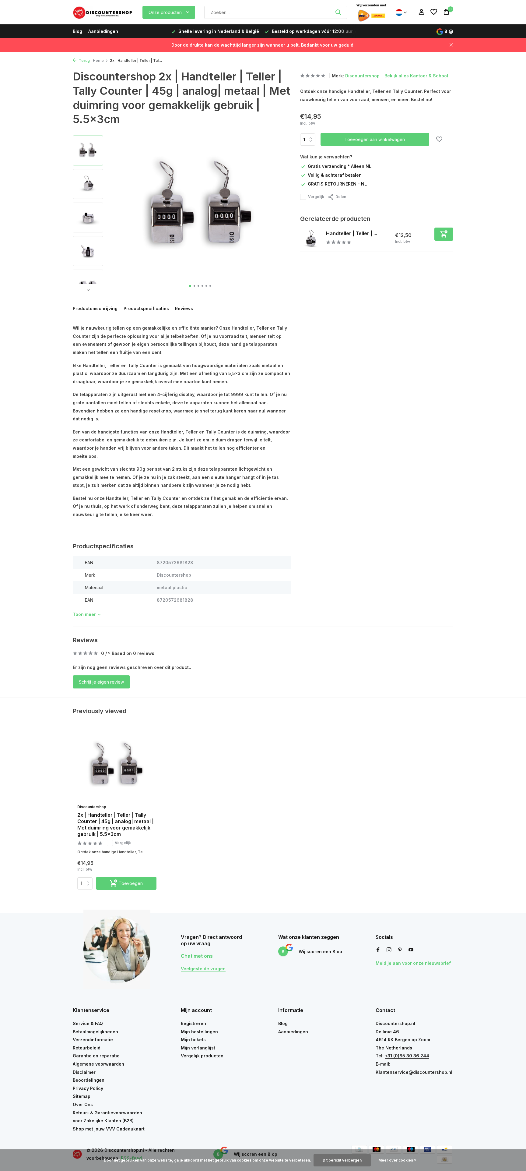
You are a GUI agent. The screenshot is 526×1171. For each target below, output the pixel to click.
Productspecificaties (146, 308)
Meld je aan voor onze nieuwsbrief (413, 963)
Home (98, 60)
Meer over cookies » (397, 1160)
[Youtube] (411, 950)
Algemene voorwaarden (98, 1064)
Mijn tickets (193, 1039)
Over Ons (83, 1104)
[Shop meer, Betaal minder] (103, 12)
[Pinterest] (400, 950)
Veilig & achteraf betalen (335, 175)
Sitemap (81, 1096)
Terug (84, 60)
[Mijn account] (421, 12)
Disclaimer (84, 1072)
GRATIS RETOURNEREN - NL (337, 184)
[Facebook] (378, 950)
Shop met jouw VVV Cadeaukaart (109, 1128)
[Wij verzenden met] (371, 12)
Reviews (184, 308)
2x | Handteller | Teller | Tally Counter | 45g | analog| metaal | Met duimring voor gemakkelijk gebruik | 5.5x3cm (115, 824)
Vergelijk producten (202, 1055)
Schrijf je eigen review (101, 682)
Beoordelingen (88, 1080)
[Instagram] (389, 950)
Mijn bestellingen (199, 1031)
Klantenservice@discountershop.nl (414, 1072)
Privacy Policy (88, 1088)
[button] (190, 286)
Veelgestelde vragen (203, 968)
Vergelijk (316, 196)
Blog (77, 31)
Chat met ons (197, 956)
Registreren (193, 1023)
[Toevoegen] (443, 234)
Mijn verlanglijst (198, 1047)
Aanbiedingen (103, 31)
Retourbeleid (86, 1047)
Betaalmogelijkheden (95, 1031)
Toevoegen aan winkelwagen (375, 139)
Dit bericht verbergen (342, 1160)
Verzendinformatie (93, 1039)
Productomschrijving (95, 308)
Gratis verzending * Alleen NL (339, 166)
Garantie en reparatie (96, 1055)
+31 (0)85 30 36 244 (407, 1055)
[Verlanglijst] (433, 12)
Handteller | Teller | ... (351, 233)
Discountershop (362, 75)
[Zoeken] (338, 12)
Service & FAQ (88, 1023)
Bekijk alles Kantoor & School (416, 75)
